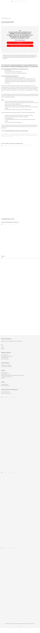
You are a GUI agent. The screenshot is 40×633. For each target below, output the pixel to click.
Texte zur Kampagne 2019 (5, 391)
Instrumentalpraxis (3, 134)
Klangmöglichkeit (10, 134)
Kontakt (2, 347)
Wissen (6, 136)
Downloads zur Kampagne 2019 (6, 393)
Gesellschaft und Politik (4, 357)
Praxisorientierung (9, 135)
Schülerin (17, 135)
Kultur (18, 134)
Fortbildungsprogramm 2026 (7, 218)
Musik (20, 134)
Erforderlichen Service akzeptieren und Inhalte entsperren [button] (20, 45)
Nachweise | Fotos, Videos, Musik (6, 376)
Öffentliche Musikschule (4, 135)
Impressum (3, 348)
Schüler (15, 135)
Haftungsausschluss (4, 372)
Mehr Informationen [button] (20, 40)
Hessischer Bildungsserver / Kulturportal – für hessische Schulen (17, 130)
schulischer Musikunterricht (22, 135)
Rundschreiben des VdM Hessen (6, 365)
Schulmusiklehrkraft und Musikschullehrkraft (30, 135)
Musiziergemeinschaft (31, 134)
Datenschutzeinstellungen (5, 385)
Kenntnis (7, 134)
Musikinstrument (23, 134)
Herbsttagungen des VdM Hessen (6, 366)
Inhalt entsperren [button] (20, 42)
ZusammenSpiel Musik (7, 22)
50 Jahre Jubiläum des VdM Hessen (6, 356)
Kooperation (16, 134)
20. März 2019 (3, 23)
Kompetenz (13, 134)
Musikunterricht (27, 134)
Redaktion (7, 23)
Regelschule (12, 135)
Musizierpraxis (35, 134)
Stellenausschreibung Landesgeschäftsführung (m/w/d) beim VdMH (11, 341)
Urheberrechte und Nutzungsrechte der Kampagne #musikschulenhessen (12, 375)
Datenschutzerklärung (4, 384)
